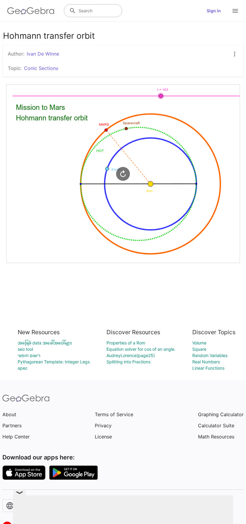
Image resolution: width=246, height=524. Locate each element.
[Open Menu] (235, 10)
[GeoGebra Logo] (30, 10)
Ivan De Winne (43, 54)
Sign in (214, 10)
